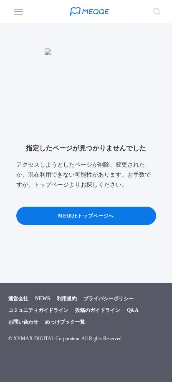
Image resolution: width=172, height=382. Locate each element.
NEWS (42, 298)
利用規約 (67, 298)
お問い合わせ (23, 322)
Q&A (133, 310)
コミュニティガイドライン (38, 310)
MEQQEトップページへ (86, 216)
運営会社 (18, 298)
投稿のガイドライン (97, 310)
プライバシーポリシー (108, 298)
